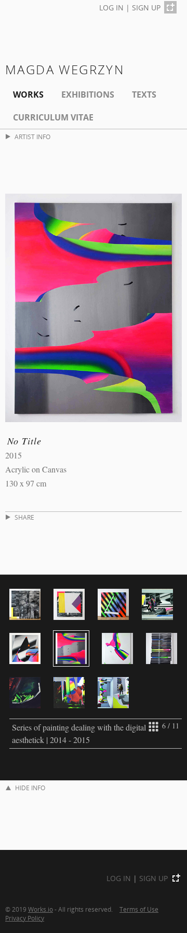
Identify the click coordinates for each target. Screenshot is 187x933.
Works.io (40, 909)
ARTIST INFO (32, 136)
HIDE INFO (30, 787)
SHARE (24, 517)
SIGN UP (146, 7)
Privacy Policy (24, 918)
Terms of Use (138, 909)
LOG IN (111, 7)
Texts (144, 94)
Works (28, 94)
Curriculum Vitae (53, 117)
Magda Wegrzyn (64, 69)
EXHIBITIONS (87, 94)
